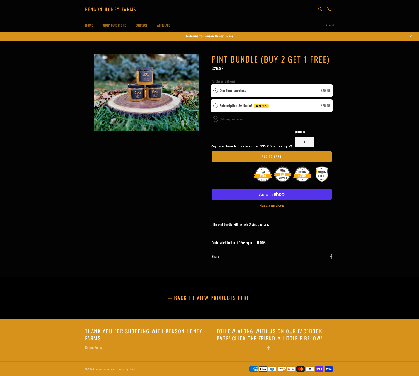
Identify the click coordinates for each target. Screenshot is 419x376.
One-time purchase (233, 90)
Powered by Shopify (127, 369)
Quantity (300, 132)
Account (330, 25)
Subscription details (232, 119)
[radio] (215, 90)
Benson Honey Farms (110, 9)
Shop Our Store (114, 25)
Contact (142, 25)
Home (89, 25)
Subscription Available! (243, 105)
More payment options (272, 205)
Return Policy (93, 347)
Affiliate (163, 25)
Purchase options (223, 81)
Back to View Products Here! (211, 297)
